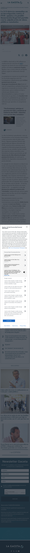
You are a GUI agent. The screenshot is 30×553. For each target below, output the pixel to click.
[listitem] (15, 252)
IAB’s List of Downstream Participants (16, 247)
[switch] (25, 255)
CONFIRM (9, 320)
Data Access (15, 325)
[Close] (27, 227)
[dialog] (15, 276)
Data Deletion (7, 325)
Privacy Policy (23, 325)
